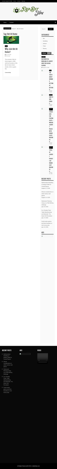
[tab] (44, 53)
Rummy (45, 48)
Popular (44, 53)
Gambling (45, 41)
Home (14, 1)
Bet (6, 46)
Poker (44, 46)
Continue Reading (8, 72)
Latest (49, 53)
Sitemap (23, 1)
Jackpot (45, 43)
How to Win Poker (51, 99)
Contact (18, 1)
